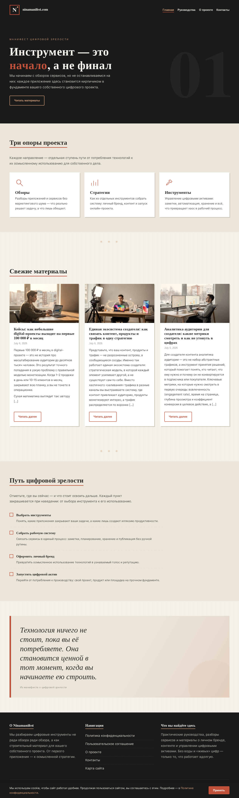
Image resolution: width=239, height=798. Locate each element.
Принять (219, 790)
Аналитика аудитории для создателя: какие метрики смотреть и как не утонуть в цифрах (188, 335)
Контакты (222, 9)
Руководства (186, 9)
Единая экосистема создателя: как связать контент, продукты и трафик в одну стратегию (118, 333)
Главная (168, 9)
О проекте (206, 9)
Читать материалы (27, 100)
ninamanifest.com (35, 9)
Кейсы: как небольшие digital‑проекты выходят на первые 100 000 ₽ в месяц (44, 333)
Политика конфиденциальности (110, 735)
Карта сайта (94, 768)
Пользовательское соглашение (109, 744)
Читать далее (27, 416)
